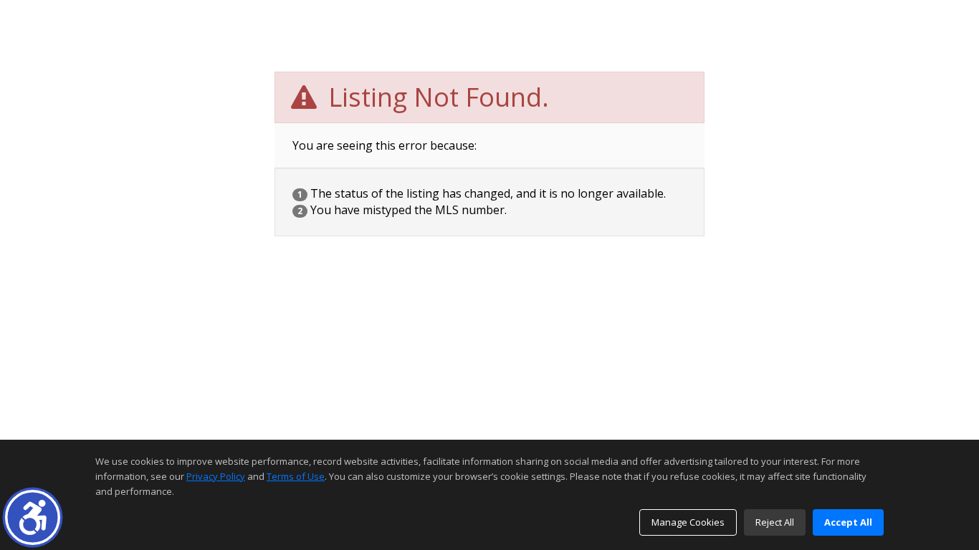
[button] (32, 517)
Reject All (774, 522)
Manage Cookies (688, 522)
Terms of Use (296, 476)
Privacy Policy (215, 476)
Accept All (848, 522)
